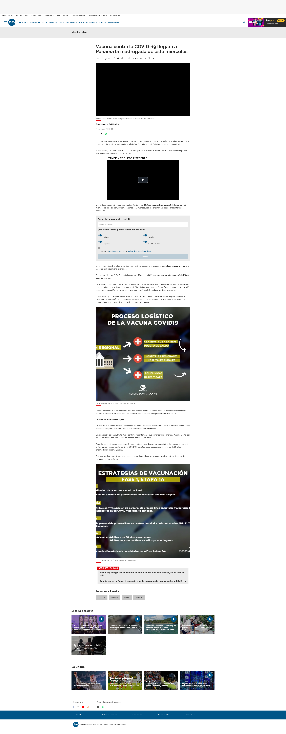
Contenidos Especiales (66, 22)
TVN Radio (53, 22)
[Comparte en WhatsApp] (106, 134)
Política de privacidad (109, 715)
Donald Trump (115, 16)
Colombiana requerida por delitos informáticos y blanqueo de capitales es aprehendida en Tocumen (87, 648)
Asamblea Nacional (78, 16)
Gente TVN (102, 22)
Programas (90, 22)
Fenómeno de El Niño (52, 16)
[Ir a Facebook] (74, 707)
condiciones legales (116, 251)
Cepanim (33, 16)
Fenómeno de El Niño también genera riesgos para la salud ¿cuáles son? (197, 628)
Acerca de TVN (163, 715)
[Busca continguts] (243, 22)
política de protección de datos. (139, 251)
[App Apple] (98, 707)
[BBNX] (76, 724)
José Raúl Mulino (22, 16)
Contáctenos (190, 715)
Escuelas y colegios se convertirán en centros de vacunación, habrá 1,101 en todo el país (142, 573)
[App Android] (103, 707)
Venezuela (65, 16)
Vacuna (114, 598)
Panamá (139, 598)
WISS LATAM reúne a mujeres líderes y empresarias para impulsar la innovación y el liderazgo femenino (88, 628)
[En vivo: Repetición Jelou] (256, 22)
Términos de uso (136, 715)
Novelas (82, 22)
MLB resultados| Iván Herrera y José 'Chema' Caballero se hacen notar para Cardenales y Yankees (160, 684)
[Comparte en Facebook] (97, 134)
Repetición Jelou (272, 24)
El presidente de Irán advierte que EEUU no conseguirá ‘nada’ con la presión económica (88, 684)
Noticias (22, 22)
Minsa (126, 598)
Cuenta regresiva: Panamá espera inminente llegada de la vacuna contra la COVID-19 (143, 581)
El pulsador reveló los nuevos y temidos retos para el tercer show (196, 685)
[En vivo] (267, 20)
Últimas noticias (7, 16)
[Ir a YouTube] (83, 707)
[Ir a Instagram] (78, 707)
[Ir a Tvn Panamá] (11, 22)
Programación (113, 22)
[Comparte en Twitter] (101, 134)
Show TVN (33, 22)
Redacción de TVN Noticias (108, 124)
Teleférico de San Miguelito (97, 16)
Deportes (41, 22)
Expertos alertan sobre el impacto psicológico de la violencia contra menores (124, 628)
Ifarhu (40, 16)
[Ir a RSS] (88, 707)
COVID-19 (101, 598)
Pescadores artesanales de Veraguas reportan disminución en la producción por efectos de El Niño (161, 628)
